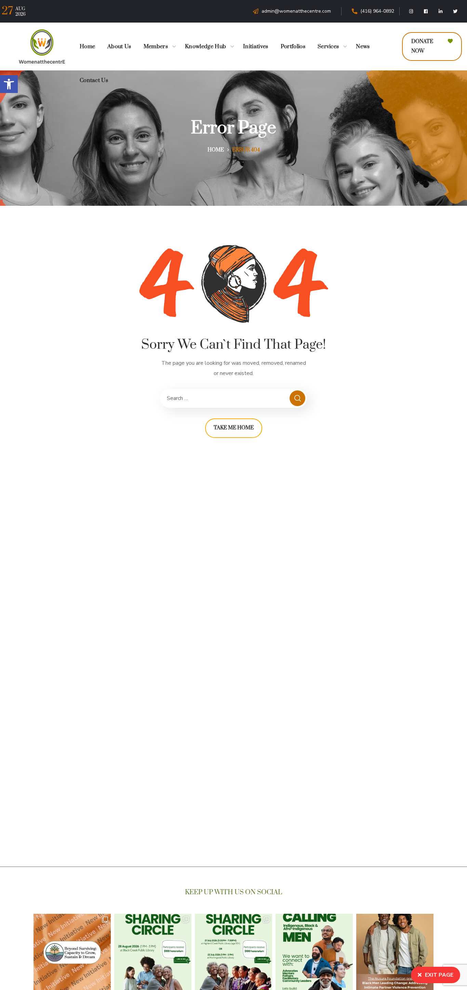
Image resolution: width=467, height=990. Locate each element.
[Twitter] (455, 11)
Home (216, 150)
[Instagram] (411, 11)
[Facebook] (425, 11)
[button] (9, 84)
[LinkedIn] (440, 11)
